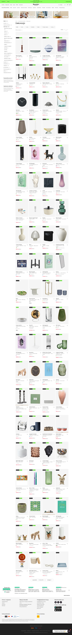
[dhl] (38, 616)
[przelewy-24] (3, 616)
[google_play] (58, 607)
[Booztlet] (36, 4)
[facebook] (56, 602)
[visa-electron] (15, 616)
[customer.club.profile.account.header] (65, 5)
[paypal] (18, 616)
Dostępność (29, 630)
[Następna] (56, 2)
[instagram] (58, 602)
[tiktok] (61, 602)
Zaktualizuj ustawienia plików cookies (45, 630)
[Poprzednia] (17, 2)
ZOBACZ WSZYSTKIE (67, 595)
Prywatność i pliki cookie (35, 630)
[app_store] (58, 610)
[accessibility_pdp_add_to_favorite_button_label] (27, 56)
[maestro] (12, 616)
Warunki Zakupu (23, 630)
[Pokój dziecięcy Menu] (65, 7)
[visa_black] (6, 616)
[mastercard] (9, 616)
